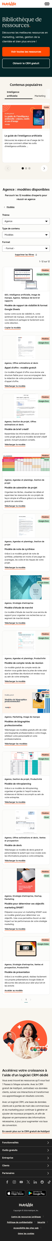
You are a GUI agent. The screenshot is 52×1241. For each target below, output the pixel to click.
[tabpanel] (26, 138)
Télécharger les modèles (16, 744)
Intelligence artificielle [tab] (13, 94)
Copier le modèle (13, 328)
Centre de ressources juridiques (26, 1217)
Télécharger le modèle (15, 386)
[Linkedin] (35, 1182)
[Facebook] (7, 1182)
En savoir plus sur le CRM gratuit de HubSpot (26, 1131)
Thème (5, 215)
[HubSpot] (9, 4)
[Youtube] (21, 1182)
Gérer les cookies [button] (26, 1233)
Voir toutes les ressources (26, 51)
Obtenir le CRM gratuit (26, 63)
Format (6, 242)
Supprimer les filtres (24, 255)
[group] (26, 132)
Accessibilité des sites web (26, 1228)
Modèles (11, 207)
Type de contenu (11, 228)
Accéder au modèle (14, 990)
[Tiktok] (49, 1182)
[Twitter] (28, 1182)
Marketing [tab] (40, 96)
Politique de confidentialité (19, 1222)
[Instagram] (14, 1182)
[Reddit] (42, 1182)
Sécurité (41, 1222)
